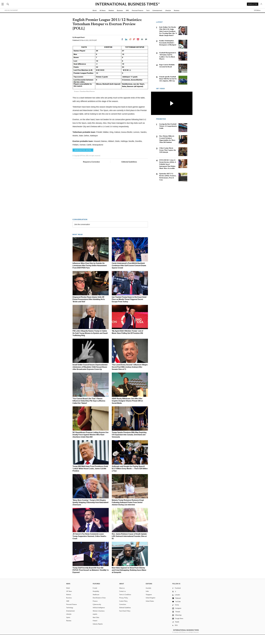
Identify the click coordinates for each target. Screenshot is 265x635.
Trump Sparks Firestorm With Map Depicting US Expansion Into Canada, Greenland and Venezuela (129, 435)
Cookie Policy (123, 601)
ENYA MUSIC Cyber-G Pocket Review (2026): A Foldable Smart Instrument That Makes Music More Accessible (167, 164)
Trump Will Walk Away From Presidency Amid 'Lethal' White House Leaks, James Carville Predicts (90, 468)
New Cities (96, 617)
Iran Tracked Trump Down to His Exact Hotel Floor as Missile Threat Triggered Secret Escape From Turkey (129, 299)
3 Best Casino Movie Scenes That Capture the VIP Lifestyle (167, 150)
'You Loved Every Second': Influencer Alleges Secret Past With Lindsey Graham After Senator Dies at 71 (130, 367)
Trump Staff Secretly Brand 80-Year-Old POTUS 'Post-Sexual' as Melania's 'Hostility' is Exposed (91, 570)
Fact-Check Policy (124, 611)
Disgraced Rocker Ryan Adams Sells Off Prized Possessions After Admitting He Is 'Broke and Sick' (89, 299)
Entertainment (157, 10)
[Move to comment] (146, 39)
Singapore (149, 594)
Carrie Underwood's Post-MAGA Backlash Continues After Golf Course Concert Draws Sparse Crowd (129, 265)
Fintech (95, 620)
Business (120, 10)
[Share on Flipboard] (134, 39)
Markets (111, 10)
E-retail (95, 588)
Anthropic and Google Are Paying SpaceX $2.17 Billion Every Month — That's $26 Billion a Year (130, 468)
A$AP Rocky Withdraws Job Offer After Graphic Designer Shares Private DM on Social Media (127, 401)
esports (95, 614)
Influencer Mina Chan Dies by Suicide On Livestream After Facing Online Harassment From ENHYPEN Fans (90, 265)
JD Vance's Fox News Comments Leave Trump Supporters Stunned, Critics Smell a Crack (89, 536)
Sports (68, 617)
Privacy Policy (123, 598)
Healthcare (96, 594)
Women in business (99, 611)
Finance (95, 601)
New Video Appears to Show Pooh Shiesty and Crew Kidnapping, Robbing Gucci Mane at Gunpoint (129, 570)
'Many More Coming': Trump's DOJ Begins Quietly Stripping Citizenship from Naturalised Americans (90, 502)
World (94, 10)
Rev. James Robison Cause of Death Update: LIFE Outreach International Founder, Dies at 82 (129, 536)
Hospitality (96, 591)
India (147, 591)
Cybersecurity (97, 604)
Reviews (176, 10)
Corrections (122, 604)
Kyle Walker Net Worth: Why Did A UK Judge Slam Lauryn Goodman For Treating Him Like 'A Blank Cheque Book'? (168, 31)
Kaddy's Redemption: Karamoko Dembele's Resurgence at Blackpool (167, 43)
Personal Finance (137, 10)
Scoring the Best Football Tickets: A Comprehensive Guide (168, 126)
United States (150, 601)
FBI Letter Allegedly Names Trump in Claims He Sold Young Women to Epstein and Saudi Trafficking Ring (90, 333)
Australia (148, 588)
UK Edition (257, 10)
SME (127, 10)
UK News (102, 10)
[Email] (142, 39)
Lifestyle (168, 10)
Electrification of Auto (99, 598)
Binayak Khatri (80, 37)
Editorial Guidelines (129, 162)
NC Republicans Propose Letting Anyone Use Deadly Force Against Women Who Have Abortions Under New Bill (90, 435)
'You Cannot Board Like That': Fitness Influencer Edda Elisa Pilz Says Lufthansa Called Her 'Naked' (89, 401)
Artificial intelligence (99, 607)
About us (122, 588)
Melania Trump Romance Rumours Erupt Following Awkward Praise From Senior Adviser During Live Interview (128, 502)
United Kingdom (150, 598)
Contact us (122, 591)
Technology (69, 607)
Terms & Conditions (125, 594)
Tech (147, 10)
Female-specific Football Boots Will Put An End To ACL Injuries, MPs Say (168, 79)
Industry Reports (98, 624)
